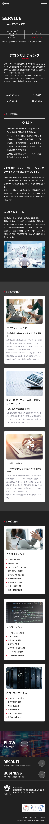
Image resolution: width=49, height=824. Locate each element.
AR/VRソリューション (12, 37)
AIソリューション (37, 32)
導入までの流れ (37, 101)
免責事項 (42, 817)
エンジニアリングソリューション (12, 32)
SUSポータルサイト (29, 817)
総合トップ (5, 42)
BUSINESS (13, 42)
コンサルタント (12, 101)
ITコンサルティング (25, 42)
